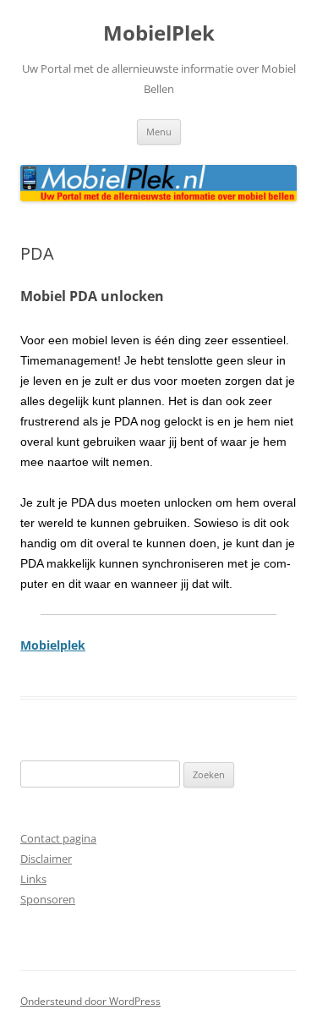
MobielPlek (159, 33)
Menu (159, 131)
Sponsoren (47, 899)
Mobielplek (52, 645)
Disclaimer (46, 858)
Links (33, 879)
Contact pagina (58, 838)
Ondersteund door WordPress (90, 1001)
